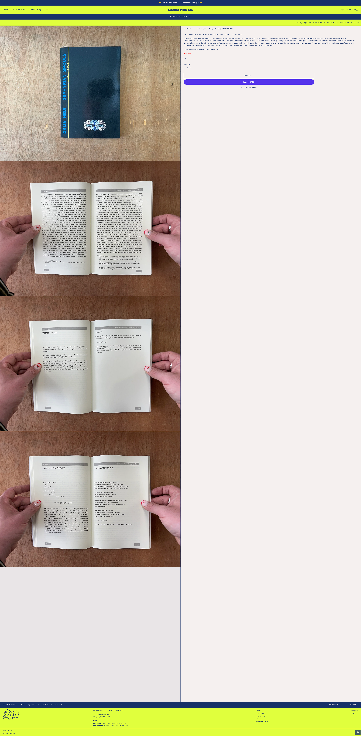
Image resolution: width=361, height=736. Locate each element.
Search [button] (348, 10)
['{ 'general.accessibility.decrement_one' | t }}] (184, 68)
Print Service (15, 10)
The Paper (46, 10)
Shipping (259, 719)
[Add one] (190, 68)
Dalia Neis (187, 53)
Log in (342, 10)
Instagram (354, 710)
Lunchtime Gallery (34, 10)
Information (260, 713)
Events (23, 10)
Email (353, 713)
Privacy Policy (260, 716)
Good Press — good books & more (18, 730)
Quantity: (187, 64)
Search (258, 710)
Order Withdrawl (262, 722)
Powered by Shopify (9, 733)
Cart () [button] (355, 10)
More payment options (249, 87)
